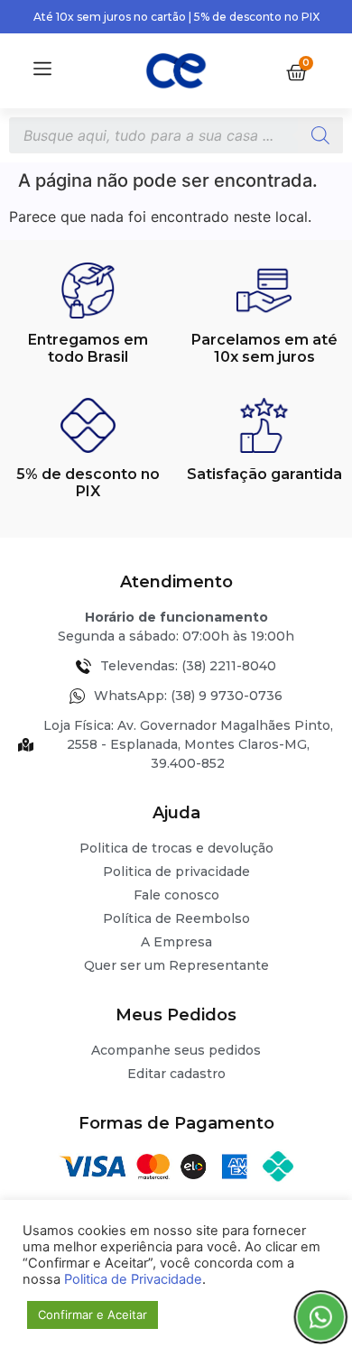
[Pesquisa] (320, 135)
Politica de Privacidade (133, 1279)
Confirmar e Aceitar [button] (92, 1314)
